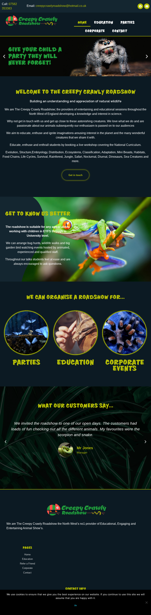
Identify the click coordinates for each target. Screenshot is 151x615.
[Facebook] (140, 6)
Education (103, 22)
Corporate (95, 31)
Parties (127, 22)
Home (82, 22)
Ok (75, 605)
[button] (4, 56)
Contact (119, 31)
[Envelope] (147, 6)
